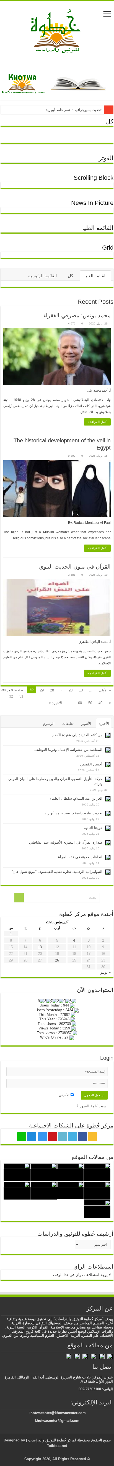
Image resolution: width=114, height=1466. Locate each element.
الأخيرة (104, 724)
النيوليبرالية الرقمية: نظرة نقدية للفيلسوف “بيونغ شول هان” (57, 872)
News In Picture (92, 202)
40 (100, 703)
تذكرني (65, 1095)
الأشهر (86, 724)
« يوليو (105, 972)
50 (90, 703)
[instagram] (42, 1136)
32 (11, 696)
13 (40, 947)
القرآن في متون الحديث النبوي (75, 567)
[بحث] (19, 897)
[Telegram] (31, 1136)
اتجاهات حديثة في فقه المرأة (80, 857)
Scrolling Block (93, 177)
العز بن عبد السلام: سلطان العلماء (76, 798)
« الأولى (105, 690)
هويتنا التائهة (93, 828)
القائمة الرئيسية (42, 275)
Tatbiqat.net (57, 1446)
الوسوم (49, 724)
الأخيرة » (55, 703)
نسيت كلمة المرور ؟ (92, 1106)
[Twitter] (72, 1136)
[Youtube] (52, 1136)
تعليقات (68, 724)
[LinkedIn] (62, 1136)
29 (42, 690)
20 (70, 690)
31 (21, 696)
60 (80, 703)
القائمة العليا (97, 227)
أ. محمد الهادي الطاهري (95, 642)
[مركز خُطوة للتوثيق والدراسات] (57, 30)
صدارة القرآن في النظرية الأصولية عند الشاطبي (65, 842)
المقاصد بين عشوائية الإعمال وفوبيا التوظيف (68, 749)
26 (57, 960)
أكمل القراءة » (97, 422)
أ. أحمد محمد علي (99, 390)
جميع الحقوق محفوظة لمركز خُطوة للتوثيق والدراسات (69, 1440)
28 (52, 690)
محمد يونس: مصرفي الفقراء (77, 315)
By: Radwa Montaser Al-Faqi (89, 523)
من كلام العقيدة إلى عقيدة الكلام (77, 735)
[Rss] (92, 1136)
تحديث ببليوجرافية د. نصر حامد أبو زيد (74, 110)
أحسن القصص (91, 764)
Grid (107, 247)
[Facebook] (82, 1136)
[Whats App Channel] (21, 1136)
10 (81, 690)
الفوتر (106, 158)
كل (109, 121)
